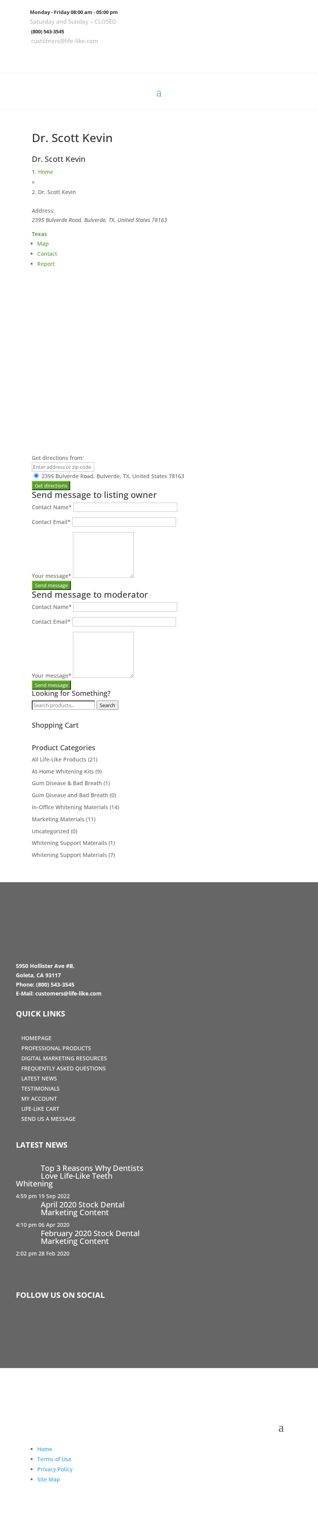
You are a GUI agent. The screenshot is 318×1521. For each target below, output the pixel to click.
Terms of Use (54, 1459)
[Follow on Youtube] (296, 56)
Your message (51, 575)
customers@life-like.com (64, 41)
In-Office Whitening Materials (70, 807)
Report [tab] (46, 263)
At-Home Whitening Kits (63, 771)
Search (107, 705)
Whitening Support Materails (69, 842)
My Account (39, 1098)
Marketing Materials (58, 819)
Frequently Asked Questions (63, 1068)
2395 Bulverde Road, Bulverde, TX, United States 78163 (112, 476)
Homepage (36, 1038)
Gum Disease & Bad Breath (67, 783)
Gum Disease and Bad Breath (70, 795)
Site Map (48, 1479)
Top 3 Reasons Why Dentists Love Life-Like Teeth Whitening (79, 1176)
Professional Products (56, 1048)
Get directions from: (58, 457)
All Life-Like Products (59, 759)
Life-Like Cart (40, 1108)
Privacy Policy (55, 1469)
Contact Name (52, 507)
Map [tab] (43, 243)
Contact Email (51, 521)
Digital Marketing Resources (64, 1058)
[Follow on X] (274, 56)
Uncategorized (50, 831)
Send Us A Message (48, 1118)
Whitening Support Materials (69, 854)
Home (45, 171)
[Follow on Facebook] (251, 56)
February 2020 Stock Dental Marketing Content (90, 1237)
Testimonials (40, 1088)
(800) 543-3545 (47, 31)
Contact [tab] (47, 253)
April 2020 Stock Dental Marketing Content (82, 1208)
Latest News (39, 1078)
